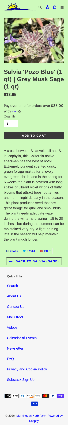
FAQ (10, 359)
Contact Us (15, 307)
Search (12, 286)
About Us (14, 296)
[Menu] (62, 7)
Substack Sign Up (21, 380)
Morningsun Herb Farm (31, 415)
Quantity (10, 116)
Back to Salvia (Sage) (36, 261)
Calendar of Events (22, 338)
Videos (12, 327)
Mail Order (15, 317)
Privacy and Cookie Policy (27, 369)
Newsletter (15, 348)
